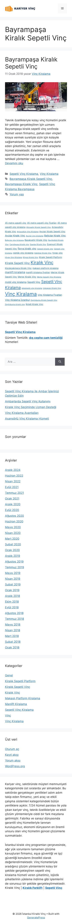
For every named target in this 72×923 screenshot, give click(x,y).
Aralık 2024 (12, 470)
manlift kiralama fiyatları (38, 272)
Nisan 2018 (12, 630)
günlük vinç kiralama (23, 253)
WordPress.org (15, 766)
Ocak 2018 (12, 647)
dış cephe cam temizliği (46, 337)
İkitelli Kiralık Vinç (34, 304)
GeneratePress (36, 917)
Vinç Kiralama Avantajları (22, 413)
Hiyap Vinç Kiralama (13, 257)
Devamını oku (14, 163)
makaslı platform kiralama (45, 268)
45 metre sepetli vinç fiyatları (42, 223)
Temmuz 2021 (14, 493)
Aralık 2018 (12, 596)
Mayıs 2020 (13, 527)
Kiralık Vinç (42, 262)
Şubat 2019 (13, 584)
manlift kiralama (15, 272)
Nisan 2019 (12, 578)
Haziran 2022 (14, 475)
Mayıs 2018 (12, 624)
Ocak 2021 (12, 498)
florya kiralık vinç (27, 248)
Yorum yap (17, 194)
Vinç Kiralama (49, 174)
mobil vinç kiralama (15, 282)
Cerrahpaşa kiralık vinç (19, 244)
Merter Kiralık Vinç (27, 277)
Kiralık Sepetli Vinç (17, 263)
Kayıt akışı (12, 754)
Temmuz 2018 (14, 618)
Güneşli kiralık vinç (45, 249)
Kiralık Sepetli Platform (50, 257)
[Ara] (60, 362)
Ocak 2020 (12, 550)
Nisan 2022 (12, 481)
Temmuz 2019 (14, 567)
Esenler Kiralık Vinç (38, 244)
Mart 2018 (12, 636)
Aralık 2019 (12, 556)
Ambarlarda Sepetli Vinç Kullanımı (27, 401)
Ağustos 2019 (14, 561)
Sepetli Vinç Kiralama (24, 174)
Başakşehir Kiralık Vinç (36, 240)
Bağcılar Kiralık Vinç (55, 235)
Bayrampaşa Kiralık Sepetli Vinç (31, 63)
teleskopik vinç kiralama (32, 288)
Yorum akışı (12, 760)
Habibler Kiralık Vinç (43, 253)
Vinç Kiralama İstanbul (17, 299)
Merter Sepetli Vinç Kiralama (49, 277)
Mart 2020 (12, 538)
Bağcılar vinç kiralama (14, 240)
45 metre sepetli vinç (15, 223)
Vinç (8, 715)
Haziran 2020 (14, 521)
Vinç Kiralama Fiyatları (50, 294)
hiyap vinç (57, 253)
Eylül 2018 (12, 607)
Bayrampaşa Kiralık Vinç (21, 184)
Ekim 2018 (12, 601)
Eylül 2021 (12, 487)
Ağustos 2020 (14, 515)
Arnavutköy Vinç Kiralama (28, 232)
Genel (9, 675)
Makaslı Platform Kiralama (22, 698)
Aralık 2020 (12, 504)
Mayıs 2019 (12, 573)
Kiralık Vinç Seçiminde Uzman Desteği (30, 407)
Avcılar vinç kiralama (34, 236)
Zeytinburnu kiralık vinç (15, 304)
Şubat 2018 (12, 641)
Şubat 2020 (13, 544)
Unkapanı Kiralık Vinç (52, 288)
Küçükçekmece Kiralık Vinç (18, 268)
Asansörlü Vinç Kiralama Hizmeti (27, 418)
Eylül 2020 (12, 510)
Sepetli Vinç (33, 282)
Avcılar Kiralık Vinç (15, 235)
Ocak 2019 (12, 590)
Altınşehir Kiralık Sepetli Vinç (38, 227)
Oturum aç (12, 749)
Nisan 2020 (13, 533)
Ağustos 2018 (14, 613)
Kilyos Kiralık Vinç (30, 257)
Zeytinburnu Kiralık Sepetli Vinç (43, 300)
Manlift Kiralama (16, 704)
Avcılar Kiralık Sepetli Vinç (52, 231)
